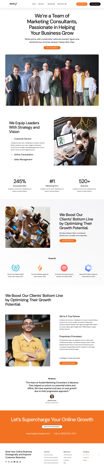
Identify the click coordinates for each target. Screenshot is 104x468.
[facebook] (6, 462)
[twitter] (9, 462)
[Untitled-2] (13, 3)
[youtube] (14, 462)
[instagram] (11, 462)
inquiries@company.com (38, 433)
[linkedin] (17, 462)
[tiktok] (20, 462)
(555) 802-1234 (68, 433)
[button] (27, 139)
